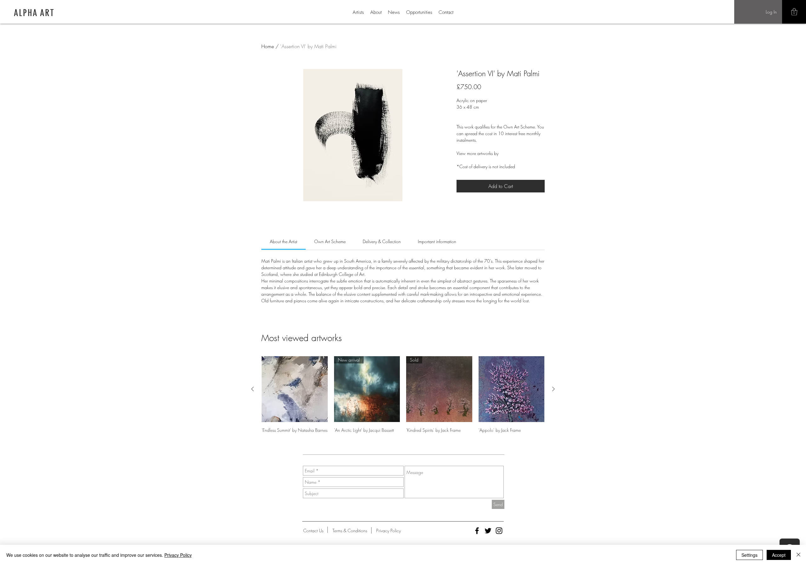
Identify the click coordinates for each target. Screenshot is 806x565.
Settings (749, 555)
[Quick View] (295, 389)
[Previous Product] (252, 389)
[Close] (798, 555)
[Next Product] (553, 389)
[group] (403, 395)
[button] (794, 11)
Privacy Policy (178, 555)
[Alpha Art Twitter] (488, 530)
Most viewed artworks (301, 338)
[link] (283, 241)
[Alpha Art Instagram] (499, 530)
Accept (779, 555)
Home (267, 46)
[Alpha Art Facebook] (477, 530)
